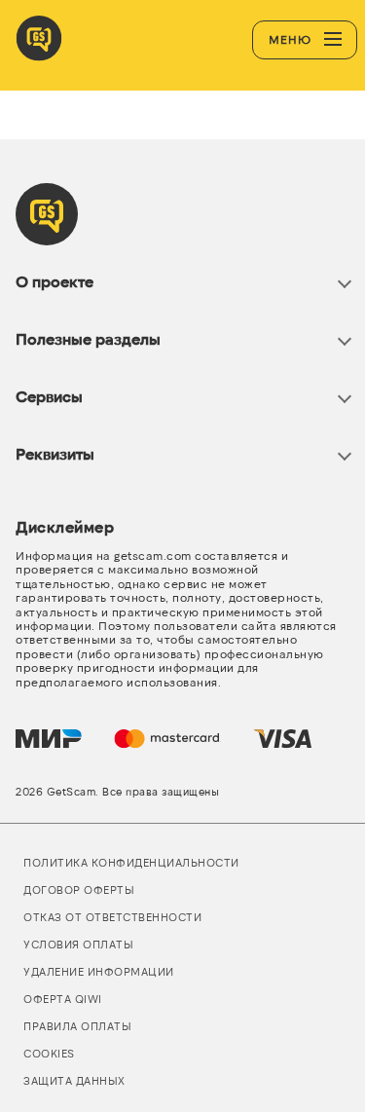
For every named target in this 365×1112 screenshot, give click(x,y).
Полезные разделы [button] (88, 338)
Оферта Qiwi (62, 998)
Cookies (49, 1053)
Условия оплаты (78, 944)
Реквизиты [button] (55, 453)
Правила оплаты (77, 1025)
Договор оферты (78, 889)
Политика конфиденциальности (131, 862)
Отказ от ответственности (112, 916)
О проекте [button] (54, 281)
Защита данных (74, 1080)
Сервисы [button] (49, 396)
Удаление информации (98, 971)
